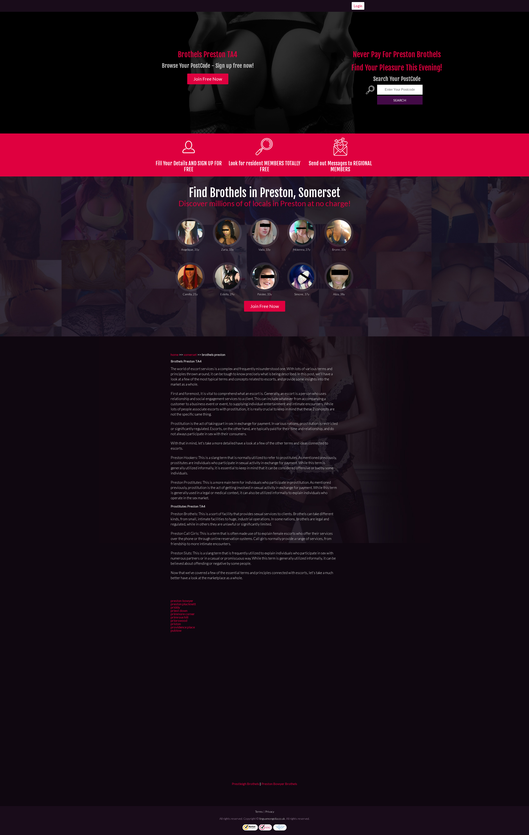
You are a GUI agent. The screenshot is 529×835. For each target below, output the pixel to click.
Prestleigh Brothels (245, 784)
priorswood (179, 620)
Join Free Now (207, 79)
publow (176, 630)
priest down (179, 610)
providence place (183, 627)
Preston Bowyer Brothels (279, 784)
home (175, 354)
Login (358, 6)
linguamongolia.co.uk (272, 818)
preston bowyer (182, 601)
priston (176, 624)
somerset (190, 354)
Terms (259, 811)
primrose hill (179, 617)
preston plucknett (183, 604)
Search (399, 100)
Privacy (269, 811)
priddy (175, 607)
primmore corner (183, 614)
